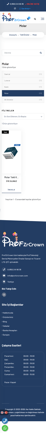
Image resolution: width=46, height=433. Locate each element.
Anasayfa (13, 35)
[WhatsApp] (5, 428)
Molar (35, 35)
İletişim (6, 335)
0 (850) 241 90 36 (17, 4)
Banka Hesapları (10, 330)
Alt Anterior (23, 100)
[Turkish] (6, 412)
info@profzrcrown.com (17, 275)
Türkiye (10, 282)
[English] (2, 412)
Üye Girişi (25, 8)
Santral (23, 74)
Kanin (23, 87)
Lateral (23, 80)
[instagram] (15, 8)
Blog (5, 321)
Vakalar (6, 326)
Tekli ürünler (24, 35)
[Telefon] (5, 421)
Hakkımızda (8, 313)
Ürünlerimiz (8, 317)
